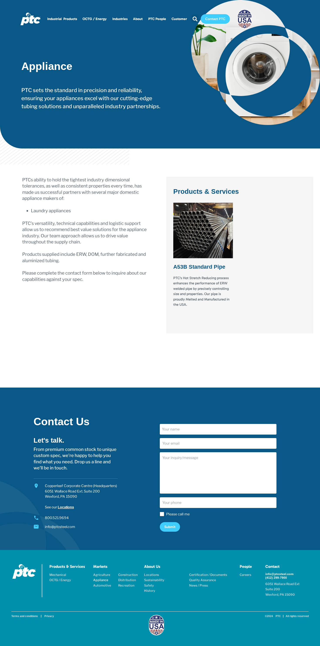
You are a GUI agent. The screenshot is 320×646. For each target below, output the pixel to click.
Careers (245, 575)
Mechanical (57, 575)
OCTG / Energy (95, 19)
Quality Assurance (202, 580)
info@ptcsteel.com (279, 574)
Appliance (100, 580)
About (138, 19)
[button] (195, 19)
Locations (66, 507)
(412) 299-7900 (276, 577)
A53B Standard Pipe (199, 267)
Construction (128, 575)
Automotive (102, 585)
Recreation (126, 585)
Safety (149, 585)
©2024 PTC (273, 616)
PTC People (157, 19)
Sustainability (154, 580)
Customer (179, 19)
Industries (120, 19)
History (149, 591)
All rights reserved (297, 616)
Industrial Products (62, 19)
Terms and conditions (24, 616)
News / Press (198, 585)
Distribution (127, 580)
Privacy (49, 616)
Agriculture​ (101, 575)
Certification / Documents (208, 575)
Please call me (178, 514)
